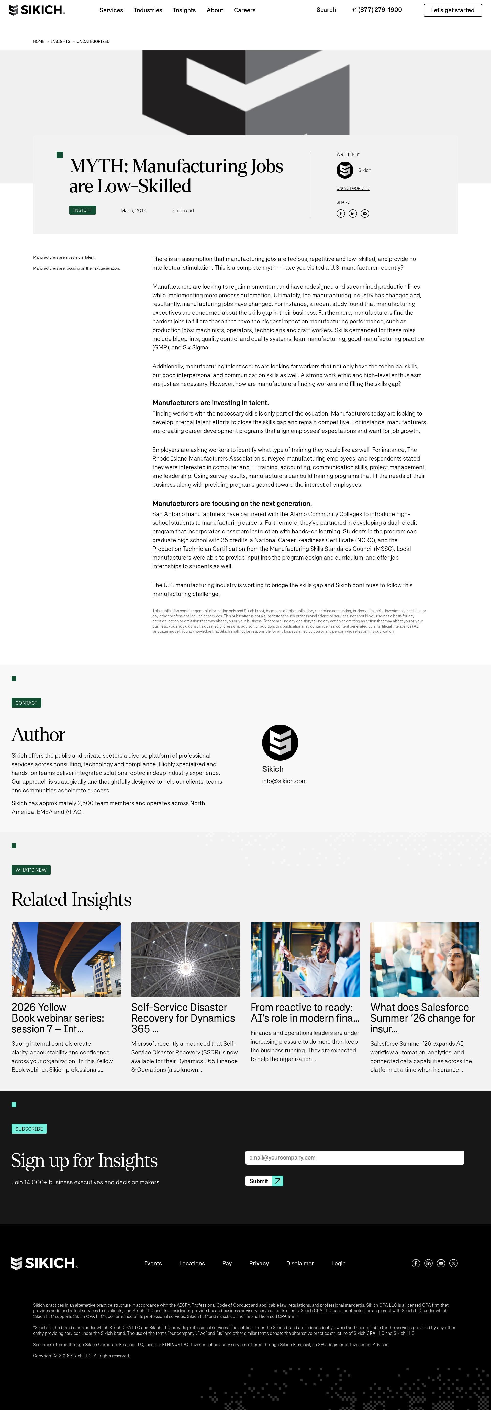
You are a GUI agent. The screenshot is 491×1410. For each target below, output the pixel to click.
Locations (192, 1263)
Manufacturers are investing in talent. (64, 257)
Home (38, 41)
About (215, 10)
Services (111, 10)
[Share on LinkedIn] (353, 213)
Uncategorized (93, 41)
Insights (184, 10)
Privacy (259, 1263)
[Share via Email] (365, 213)
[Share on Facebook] (341, 213)
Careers (245, 10)
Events (153, 1263)
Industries (148, 10)
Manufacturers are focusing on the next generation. (77, 268)
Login (338, 1263)
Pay (227, 1263)
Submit (259, 1181)
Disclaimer (300, 1263)
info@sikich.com (284, 781)
